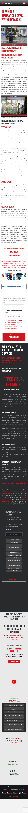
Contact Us (14, 661)
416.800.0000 (14, 337)
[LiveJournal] (19, 278)
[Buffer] (22, 274)
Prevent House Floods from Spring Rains (14, 724)
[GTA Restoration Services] (14, 786)
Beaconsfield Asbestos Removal (14, 555)
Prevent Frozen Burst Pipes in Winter (14, 727)
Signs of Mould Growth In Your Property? (14, 711)
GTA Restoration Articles (16, 8)
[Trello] (14, 278)
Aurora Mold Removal (14, 550)
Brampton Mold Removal (14, 568)
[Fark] (25, 274)
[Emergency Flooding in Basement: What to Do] (14, 288)
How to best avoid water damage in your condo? (14, 261)
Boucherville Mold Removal (14, 560)
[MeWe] (19, 276)
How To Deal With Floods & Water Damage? (14, 708)
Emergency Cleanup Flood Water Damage (13, 263)
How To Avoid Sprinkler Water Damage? (14, 705)
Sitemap (20, 789)
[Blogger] (16, 278)
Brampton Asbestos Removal (13, 563)
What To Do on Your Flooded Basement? (14, 729)
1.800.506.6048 (15, 796)
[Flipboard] (3, 276)
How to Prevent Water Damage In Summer (13, 718)
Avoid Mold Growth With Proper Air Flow (14, 720)
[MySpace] (8, 276)
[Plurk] (5, 276)
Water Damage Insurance (13, 300)
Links (23, 789)
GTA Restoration (5, 236)
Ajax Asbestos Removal (14, 539)
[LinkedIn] (8, 274)
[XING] (25, 276)
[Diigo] (14, 276)
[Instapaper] (11, 276)
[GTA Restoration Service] (6, 2)
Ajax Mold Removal (14, 542)
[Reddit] (11, 274)
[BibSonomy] (19, 274)
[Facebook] (3, 274)
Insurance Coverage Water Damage (9, 298)
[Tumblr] (16, 274)
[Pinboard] (8, 278)
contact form (21, 340)
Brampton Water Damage (14, 570)
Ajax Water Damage (13, 544)
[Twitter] (5, 274)
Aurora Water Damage (14, 552)
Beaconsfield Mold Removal (14, 557)
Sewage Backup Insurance (17, 298)
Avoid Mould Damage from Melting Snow (14, 715)
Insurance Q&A (5, 265)
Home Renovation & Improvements (16, 267)
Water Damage (8, 300)
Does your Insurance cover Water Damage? (12, 16)
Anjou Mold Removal (14, 547)
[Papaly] (22, 276)
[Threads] (11, 278)
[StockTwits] (16, 276)
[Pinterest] (14, 274)
